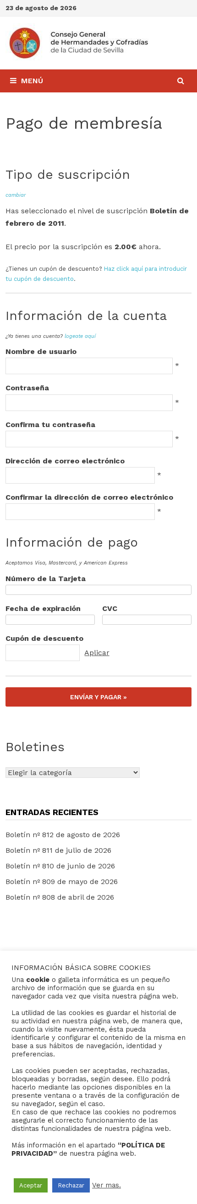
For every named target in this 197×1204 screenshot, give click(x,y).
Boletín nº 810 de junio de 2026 (60, 866)
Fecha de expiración (43, 608)
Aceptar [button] (30, 1185)
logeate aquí (80, 336)
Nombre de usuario (41, 351)
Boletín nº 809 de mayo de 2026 (61, 881)
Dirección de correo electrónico (65, 460)
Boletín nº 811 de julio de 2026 (58, 850)
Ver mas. (106, 1185)
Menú (32, 80)
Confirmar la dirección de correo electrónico (89, 497)
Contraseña (27, 387)
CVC (109, 608)
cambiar (15, 195)
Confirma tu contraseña (50, 424)
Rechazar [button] (71, 1185)
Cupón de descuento (44, 638)
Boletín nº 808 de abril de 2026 (59, 897)
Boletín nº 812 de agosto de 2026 (62, 834)
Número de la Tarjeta (45, 578)
